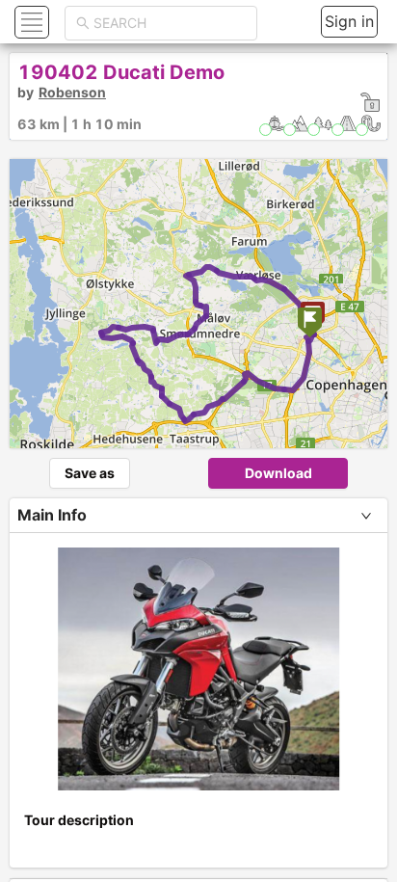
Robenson (72, 92)
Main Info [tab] (52, 514)
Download (278, 473)
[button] (29, 21)
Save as (90, 473)
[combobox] (169, 23)
